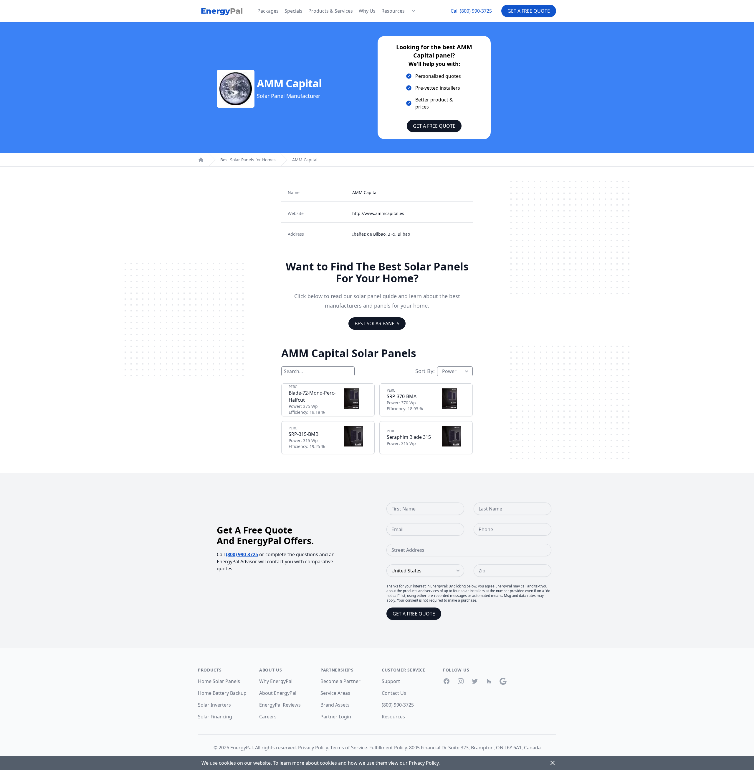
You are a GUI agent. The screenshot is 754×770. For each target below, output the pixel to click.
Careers (268, 716)
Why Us (367, 11)
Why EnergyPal (275, 681)
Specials (293, 11)
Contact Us (394, 693)
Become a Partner (340, 681)
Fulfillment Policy (388, 747)
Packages (268, 11)
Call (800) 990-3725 (471, 11)
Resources (393, 11)
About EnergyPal (277, 693)
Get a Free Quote (528, 11)
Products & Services (330, 11)
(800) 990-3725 (242, 554)
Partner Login (335, 716)
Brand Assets (335, 705)
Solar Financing (215, 716)
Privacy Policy (313, 747)
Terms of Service (348, 747)
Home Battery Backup (222, 693)
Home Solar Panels (219, 681)
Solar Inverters (214, 705)
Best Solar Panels (377, 323)
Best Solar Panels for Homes (248, 159)
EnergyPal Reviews (280, 705)
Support (391, 681)
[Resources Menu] (413, 10)
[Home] (201, 160)
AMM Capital (305, 159)
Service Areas (335, 693)
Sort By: (425, 371)
